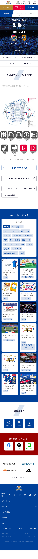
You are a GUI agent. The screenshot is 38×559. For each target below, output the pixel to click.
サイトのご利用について (30, 533)
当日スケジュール (8, 58)
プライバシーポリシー (7, 536)
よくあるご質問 (6, 528)
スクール (19, 528)
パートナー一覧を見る (18, 478)
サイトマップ (16, 533)
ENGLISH (32, 528)
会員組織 (4, 517)
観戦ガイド (27, 63)
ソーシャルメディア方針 (30, 536)
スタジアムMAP (27, 58)
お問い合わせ (5, 533)
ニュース (4, 523)
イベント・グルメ (8, 63)
